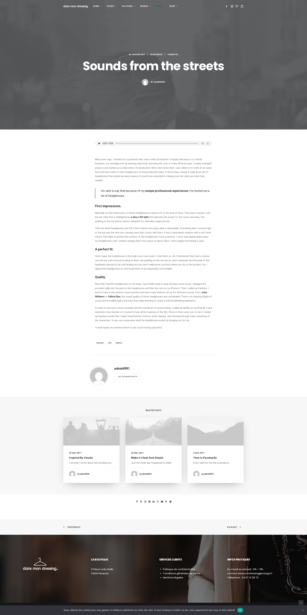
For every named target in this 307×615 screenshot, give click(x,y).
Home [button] (96, 6)
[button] (227, 6)
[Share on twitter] (141, 502)
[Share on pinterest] (149, 502)
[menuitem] (97, 6)
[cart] (241, 6)
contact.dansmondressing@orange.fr (249, 573)
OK (240, 610)
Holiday (100, 343)
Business (157, 54)
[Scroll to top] (300, 602)
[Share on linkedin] (153, 502)
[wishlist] (236, 6)
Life (109, 343)
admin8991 (159, 82)
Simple (119, 343)
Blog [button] (159, 6)
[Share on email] (170, 502)
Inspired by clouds (81, 457)
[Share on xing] (166, 502)
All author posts (127, 376)
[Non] (303, 610)
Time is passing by (205, 457)
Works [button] (144, 6)
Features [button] (127, 6)
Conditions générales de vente (181, 573)
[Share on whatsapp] (158, 502)
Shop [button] (172, 6)
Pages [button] (110, 6)
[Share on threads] (145, 502)
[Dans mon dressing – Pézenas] (75, 6)
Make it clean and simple (147, 457)
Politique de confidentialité (179, 569)
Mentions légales (173, 577)
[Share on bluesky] (162, 502)
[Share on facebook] (137, 502)
